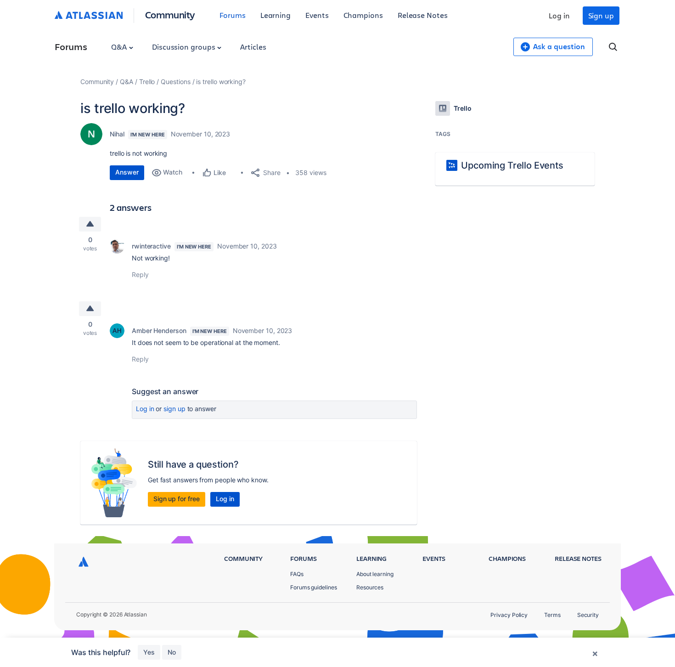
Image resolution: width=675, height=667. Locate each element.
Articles (253, 46)
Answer (127, 172)
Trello (147, 81)
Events (317, 15)
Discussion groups (184, 46)
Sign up (601, 15)
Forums (232, 15)
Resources (369, 587)
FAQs (297, 574)
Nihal (117, 134)
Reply (140, 274)
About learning (375, 574)
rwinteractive (151, 246)
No (172, 652)
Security (588, 614)
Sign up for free (176, 499)
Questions (175, 81)
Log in (559, 15)
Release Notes (423, 15)
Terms (552, 614)
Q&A (120, 46)
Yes (149, 652)
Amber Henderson (159, 330)
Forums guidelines (313, 587)
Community (170, 14)
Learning (275, 15)
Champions (363, 15)
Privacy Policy (509, 614)
